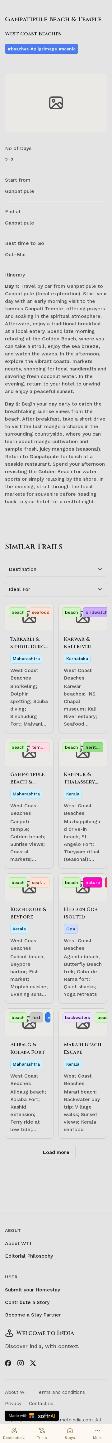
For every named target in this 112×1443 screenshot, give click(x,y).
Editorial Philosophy (29, 1256)
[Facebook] (8, 1363)
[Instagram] (20, 1363)
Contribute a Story (27, 1302)
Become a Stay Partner (33, 1315)
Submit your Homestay (32, 1290)
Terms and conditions (60, 1392)
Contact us (41, 1403)
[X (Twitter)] (33, 1363)
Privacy (13, 1403)
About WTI (18, 1243)
